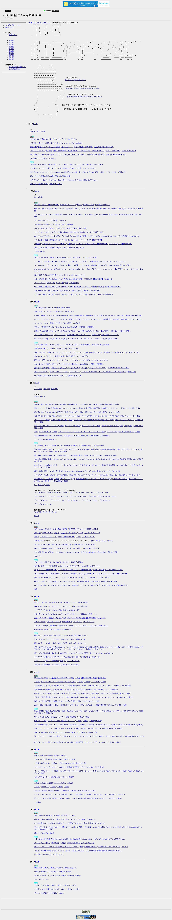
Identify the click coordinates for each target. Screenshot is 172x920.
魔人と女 (37, 833)
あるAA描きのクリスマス (43, 269)
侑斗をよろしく (101, 540)
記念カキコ (65, 815)
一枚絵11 (61, 767)
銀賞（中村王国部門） (69, 356)
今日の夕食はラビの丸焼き (67, 331)
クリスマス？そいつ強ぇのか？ (45, 767)
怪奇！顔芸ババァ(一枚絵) (80, 697)
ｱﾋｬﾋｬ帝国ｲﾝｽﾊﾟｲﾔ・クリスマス (109, 847)
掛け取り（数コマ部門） (64, 323)
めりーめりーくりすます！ (69, 566)
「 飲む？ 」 (49, 356)
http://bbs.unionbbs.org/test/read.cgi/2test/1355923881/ (84, 96)
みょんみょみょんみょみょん (69, 552)
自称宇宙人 (38, 348)
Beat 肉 (36, 465)
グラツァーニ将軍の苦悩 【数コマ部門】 (81, 618)
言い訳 (83, 763)
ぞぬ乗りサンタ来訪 (41, 854)
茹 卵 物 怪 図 (66, 240)
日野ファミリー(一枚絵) (111, 412)
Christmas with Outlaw (74, 180)
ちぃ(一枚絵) (38, 445)
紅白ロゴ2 (54, 389)
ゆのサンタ (58, 602)
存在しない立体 (98, 570)
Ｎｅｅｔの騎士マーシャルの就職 (46, 771)
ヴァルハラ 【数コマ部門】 (69, 265)
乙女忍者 (74, 327)
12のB (118, 794)
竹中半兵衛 (92, 261)
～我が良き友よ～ (47, 759)
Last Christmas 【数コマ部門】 (119, 265)
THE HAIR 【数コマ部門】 (94, 279)
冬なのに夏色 (39, 823)
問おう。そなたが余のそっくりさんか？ (65, 368)
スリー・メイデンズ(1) (110, 471)
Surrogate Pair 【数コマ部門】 (53, 635)
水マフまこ (57, 139)
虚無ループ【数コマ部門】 (72, 168)
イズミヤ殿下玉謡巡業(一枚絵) (45, 439)
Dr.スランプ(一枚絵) (51, 445)
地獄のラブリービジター (109, 172)
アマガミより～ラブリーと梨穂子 (54, 244)
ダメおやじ (38, 556)
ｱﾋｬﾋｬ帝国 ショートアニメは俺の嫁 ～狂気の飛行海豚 (86, 705)
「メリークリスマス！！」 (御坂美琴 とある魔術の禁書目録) (105, 319)
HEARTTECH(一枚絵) (73, 426)
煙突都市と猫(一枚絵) (89, 678)
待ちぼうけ (38, 635)
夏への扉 (52, 164)
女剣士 (79, 205)
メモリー (101, 294)
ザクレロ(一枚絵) (101, 728)
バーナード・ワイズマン (97, 368)
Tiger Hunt (64, 574)
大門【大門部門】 (50, 168)
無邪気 (83, 657)
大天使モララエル (36, 168)
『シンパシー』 (104, 500)
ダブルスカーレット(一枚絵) (130, 416)
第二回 (11, 57)
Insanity (68, 871)
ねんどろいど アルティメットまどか (47, 236)
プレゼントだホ (39, 364)
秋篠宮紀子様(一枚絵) (57, 711)
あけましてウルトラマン (114, 570)
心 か (64, 139)
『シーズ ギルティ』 (41, 500)
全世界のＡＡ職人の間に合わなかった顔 (48, 375)
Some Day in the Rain (63, 327)
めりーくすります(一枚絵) (104, 475)
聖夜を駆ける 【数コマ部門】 (84, 544)
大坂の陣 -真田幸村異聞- (43, 459)
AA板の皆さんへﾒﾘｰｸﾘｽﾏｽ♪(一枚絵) (61, 678)
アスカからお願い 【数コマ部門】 (46, 205)
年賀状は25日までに (102, 205)
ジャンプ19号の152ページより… (60, 629)
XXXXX (74, 228)
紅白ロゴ (46, 389)
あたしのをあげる (87, 843)
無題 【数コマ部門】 (60, 643)
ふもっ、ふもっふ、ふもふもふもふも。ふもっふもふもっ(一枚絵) (82, 432)
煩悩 (95, 732)
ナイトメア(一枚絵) (126, 725)
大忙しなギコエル (73, 843)
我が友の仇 (55, 843)
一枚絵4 (87, 682)
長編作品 (44, 871)
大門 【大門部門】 (67, 208)
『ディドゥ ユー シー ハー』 (58, 496)
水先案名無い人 (49, 815)
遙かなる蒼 (82, 228)
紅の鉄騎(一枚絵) (67, 475)
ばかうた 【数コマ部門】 (39, 184)
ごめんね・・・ (67, 147)
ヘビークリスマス (40, 214)
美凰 (51, 566)
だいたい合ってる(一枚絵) (73, 408)
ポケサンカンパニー (97, 653)
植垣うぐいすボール (97, 823)
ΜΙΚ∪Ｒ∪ (38, 606)
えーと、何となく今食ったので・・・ (61, 721)
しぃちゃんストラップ (92, 533)
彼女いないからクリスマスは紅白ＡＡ (57, 585)
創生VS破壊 (38, 815)
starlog (101, 164)
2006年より (49, 279)
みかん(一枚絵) (99, 689)
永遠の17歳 (71, 244)
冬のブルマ (69, 635)
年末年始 (74, 562)
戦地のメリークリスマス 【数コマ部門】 (86, 585)
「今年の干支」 (39, 251)
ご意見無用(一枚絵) (51, 705)
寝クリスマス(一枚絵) (61, 697)
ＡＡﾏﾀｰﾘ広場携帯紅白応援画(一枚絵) (85, 798)
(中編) (126, 426)
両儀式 (80, 562)
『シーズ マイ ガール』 (89, 500)
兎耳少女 (37, 533)
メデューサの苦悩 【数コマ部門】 (46, 290)
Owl (44, 348)
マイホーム (45, 787)
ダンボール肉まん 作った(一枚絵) (104, 736)
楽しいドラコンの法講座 (43, 798)
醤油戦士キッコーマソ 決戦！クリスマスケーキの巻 (86, 711)
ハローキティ (75, 372)
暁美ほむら (109, 294)
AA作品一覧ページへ (12, 25)
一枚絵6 (91, 685)
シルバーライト (80, 275)
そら (71, 544)
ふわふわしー (39, 308)
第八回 (11, 44)
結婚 (66, 283)
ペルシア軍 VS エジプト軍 (43, 335)
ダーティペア (68, 275)
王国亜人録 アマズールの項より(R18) (55, 665)
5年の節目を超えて (41, 875)
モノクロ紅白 (70, 639)
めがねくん (109, 653)
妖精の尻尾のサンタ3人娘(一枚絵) (51, 471)
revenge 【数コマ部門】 (66, 537)
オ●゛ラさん (72, 139)
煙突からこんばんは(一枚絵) (73, 455)
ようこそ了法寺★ (85, 574)
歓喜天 (36, 537)
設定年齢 (76, 767)
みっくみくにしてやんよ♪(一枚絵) (107, 685)
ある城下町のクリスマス (80, 850)
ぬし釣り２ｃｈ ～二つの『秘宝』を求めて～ (78, 819)
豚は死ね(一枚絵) (40, 455)
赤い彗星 (59, 311)
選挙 (68, 228)
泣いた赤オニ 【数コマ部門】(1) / (46, 287)
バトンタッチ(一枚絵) (119, 771)
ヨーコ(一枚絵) (126, 685)
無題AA (84, 635)
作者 (36, 432)
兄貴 (36, 647)
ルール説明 (38, 197)
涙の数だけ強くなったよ (39, 164)
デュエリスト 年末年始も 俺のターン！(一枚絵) (67, 725)
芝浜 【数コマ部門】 (75, 548)
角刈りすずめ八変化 (37, 139)
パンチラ (37, 602)
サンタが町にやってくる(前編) (112, 426)
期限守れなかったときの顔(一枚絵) (46, 479)
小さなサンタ (39, 220)
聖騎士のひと (51, 364)
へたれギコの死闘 (40, 790)
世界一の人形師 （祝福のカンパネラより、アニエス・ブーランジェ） (59, 352)
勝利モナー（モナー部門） (120, 331)
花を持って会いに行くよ (90, 416)
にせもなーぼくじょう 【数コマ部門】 (69, 257)
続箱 (36, 471)
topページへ (9, 27)
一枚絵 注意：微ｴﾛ (41, 885)
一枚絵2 (37, 682)
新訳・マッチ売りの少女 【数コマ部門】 (68, 279)
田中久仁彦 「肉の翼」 (43, 643)
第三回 (11, 55)
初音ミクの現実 (39, 622)
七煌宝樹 (37, 244)
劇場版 (94, 287)
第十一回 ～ (13, 35)
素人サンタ (45, 763)
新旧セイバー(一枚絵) (42, 408)
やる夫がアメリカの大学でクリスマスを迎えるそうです (94, 420)
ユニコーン (109, 279)
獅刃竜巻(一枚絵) (57, 408)
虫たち (45, 180)
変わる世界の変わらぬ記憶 (116, 154)
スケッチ (58, 348)
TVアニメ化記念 (62, 164)
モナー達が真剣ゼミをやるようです (127, 475)
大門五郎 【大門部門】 (42, 294)
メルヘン (62, 220)
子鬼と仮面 (119, 352)
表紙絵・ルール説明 (37, 131)
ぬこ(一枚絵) (38, 705)
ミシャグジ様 (39, 279)
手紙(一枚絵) (104, 435)
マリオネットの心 (71, 344)
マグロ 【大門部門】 (113, 151)
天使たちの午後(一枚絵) (93, 412)
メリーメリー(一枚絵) (42, 420)
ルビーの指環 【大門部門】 (83, 147)
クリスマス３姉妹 (40, 657)
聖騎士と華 (53, 240)
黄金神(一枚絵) (39, 404)
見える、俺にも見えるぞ (58, 339)
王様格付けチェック (49, 331)
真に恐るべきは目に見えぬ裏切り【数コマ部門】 (81, 172)
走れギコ (45, 833)
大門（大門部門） (75, 319)
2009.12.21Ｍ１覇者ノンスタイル (50, 618)
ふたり (65, 248)
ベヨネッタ (38, 585)
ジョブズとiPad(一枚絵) (92, 471)
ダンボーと (49, 308)
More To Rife (65, 308)
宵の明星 (33, 158)
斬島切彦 (97, 290)
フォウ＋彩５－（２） (132, 352)
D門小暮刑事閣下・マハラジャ (80, 287)
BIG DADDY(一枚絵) (96, 404)
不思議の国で (74, 283)
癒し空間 (70, 315)
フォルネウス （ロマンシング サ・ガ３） (93, 625)
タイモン (84, 368)
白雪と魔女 (54, 176)
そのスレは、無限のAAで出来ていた (90, 649)
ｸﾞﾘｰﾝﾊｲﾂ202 (52, 893)
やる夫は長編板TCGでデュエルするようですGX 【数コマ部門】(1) (72, 214)
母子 (78, 610)
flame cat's (87, 839)
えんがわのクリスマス (105, 261)
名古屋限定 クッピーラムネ (67, 625)
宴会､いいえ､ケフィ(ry (114, 711)
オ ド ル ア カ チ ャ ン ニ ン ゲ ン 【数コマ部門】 (110, 574)
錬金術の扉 (80, 248)
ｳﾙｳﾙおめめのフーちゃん (94, 352)
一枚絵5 (84, 685)
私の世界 (49, 151)
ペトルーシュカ (59, 335)
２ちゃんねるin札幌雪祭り (43, 850)
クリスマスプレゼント (62, 850)
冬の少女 (76, 360)
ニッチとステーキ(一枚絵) (91, 426)
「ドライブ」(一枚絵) (98, 682)
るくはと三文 (39, 540)
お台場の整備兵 (84, 344)
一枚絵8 (62, 705)
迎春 (36, 618)
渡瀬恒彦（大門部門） (42, 368)
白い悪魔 (50, 348)
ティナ (78, 537)
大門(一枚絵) (78, 412)
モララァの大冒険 (45, 701)
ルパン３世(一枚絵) (133, 408)
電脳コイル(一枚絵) (41, 732)
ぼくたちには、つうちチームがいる (47, 208)
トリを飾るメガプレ (71, 375)
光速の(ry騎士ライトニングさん (65, 533)
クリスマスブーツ (130, 208)
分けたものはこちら (71, 465)
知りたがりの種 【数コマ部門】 (109, 287)
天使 (81, 847)
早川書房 (77, 635)
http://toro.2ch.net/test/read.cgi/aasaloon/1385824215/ (82, 88)
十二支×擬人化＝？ (57, 854)
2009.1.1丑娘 (57, 610)
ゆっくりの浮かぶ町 (80, 606)
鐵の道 (51, 833)
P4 (53, 311)
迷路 (103, 154)
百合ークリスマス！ (41, 372)
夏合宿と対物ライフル (65, 412)
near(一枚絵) (128, 697)
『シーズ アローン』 (54, 492)
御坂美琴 (51, 544)
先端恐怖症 (73, 574)
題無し (56, 566)
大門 (116, 214)
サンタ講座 (75, 665)
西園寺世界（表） (48, 327)
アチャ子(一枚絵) (98, 445)
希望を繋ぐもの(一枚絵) (83, 794)
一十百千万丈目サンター (43, 610)
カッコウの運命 (54, 875)
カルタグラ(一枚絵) (56, 435)
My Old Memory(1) (66, 479)
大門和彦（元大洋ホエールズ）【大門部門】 (94, 331)
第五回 (11, 51)
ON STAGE (104, 360)
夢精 (58, 815)
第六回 (11, 49)
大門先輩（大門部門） (86, 327)
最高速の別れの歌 (94, 154)
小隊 (59, 168)
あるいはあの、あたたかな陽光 (49, 147)
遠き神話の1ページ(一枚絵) (77, 404)
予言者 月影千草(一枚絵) (43, 697)
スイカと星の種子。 (41, 344)
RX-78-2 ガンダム (52, 562)
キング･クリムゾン (132, 269)
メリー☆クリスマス (67, 614)
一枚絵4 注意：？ (70, 868)
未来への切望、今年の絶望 (81, 827)
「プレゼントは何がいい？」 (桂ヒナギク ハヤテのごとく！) (104, 372)
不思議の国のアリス (121, 585)
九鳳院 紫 (37, 331)
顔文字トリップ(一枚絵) (42, 693)
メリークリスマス (63, 364)
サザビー (64, 287)
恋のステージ (35, 176)
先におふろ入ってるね (42, 843)
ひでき (88, 232)
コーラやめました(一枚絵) (48, 432)
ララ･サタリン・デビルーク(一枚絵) (93, 465)
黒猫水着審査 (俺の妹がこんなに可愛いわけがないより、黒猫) (97, 315)
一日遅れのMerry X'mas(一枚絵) (69, 763)
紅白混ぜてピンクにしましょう (41, 172)
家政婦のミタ (109, 352)
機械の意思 (38, 868)
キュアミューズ (39, 319)
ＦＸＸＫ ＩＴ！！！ (37, 143)
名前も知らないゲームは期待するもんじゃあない (58, 682)
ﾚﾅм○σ (45, 606)
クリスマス (54, 265)
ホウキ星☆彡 (84, 823)
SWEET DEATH (47, 533)
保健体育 (91, 552)
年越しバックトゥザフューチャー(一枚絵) (49, 426)
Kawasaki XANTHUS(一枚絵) (106, 455)
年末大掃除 (113, 581)
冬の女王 (66, 602)
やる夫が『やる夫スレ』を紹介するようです (94, 459)
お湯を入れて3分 (71, 717)
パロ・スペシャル (40, 544)
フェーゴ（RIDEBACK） (80, 602)
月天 (91, 290)
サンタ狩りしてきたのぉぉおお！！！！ (44, 154)
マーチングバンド (54, 606)
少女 (98, 548)
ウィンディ (38, 323)
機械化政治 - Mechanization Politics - (109, 850)
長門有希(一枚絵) (93, 435)
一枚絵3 (80, 682)
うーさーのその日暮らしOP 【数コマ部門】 (49, 224)
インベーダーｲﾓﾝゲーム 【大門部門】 (73, 154)
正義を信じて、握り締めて (104, 147)
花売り (57, 356)
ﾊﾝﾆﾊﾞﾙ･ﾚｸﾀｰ (77, 622)
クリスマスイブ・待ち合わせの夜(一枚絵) (52, 451)
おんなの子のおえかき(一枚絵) (63, 742)
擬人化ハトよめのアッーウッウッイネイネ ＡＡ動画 (69, 653)
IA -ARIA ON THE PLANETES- (118, 368)
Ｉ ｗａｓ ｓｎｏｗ (63, 143)
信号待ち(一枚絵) (40, 449)
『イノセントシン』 (73, 500)
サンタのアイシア (60, 548)
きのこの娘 (38, 240)
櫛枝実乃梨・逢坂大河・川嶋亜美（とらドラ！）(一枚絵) (104, 408)
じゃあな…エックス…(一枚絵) (75, 435)
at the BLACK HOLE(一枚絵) (71, 728)
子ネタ (36, 893)
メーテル (37, 665)
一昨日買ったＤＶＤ (54, 622)
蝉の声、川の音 (47, 602)
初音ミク (37, 327)
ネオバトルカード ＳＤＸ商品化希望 (75, 581)
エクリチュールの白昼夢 (100, 344)
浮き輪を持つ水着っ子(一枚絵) (129, 432)
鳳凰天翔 (52, 625)
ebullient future (39, 629)
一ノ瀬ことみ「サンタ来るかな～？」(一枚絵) (106, 697)
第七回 (11, 47)
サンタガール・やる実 (71, 348)
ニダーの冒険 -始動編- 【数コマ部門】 (94, 265)
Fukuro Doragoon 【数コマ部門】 (120, 244)
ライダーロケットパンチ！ (59, 372)
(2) (97, 214)
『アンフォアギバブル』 (78, 496)
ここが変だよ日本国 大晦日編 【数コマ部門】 (51, 261)
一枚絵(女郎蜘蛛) (95, 721)
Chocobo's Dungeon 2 (129, 151)
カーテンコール (88, 622)
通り (36, 653)
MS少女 (48, 139)
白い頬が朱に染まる (106, 214)
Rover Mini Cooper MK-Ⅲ (99, 581)
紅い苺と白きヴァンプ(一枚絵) (45, 412)
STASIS (80, 533)
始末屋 (36, 819)
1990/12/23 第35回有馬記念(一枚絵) (124, 459)
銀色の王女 (132, 372)
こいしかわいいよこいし (50, 614)
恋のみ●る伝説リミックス (54, 717)
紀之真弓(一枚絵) (40, 721)
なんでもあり (39, 639)
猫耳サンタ (57, 581)
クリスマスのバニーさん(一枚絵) (92, 767)
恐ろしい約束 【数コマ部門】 (44, 248)
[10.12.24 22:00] (112, 432)
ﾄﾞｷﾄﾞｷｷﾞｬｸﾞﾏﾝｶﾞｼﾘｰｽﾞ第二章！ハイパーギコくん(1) (86, 339)
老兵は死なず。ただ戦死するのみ (66, 823)
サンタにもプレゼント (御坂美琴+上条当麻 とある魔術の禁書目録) (99, 208)
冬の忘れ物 (71, 610)
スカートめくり (39, 283)
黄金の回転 (45, 176)
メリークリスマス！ (37, 151)
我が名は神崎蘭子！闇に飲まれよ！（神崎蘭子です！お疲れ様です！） (78, 151)
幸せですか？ (39, 311)
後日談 (36, 516)
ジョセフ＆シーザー (41, 228)
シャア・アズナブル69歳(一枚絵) (112, 693)
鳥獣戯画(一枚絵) (85, 445)
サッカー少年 (43, 577)
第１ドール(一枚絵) (41, 435)
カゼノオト (102, 618)
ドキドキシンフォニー (42, 232)
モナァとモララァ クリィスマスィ (83, 790)
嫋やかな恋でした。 (90, 180)
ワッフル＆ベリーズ (41, 265)
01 (41, 396)
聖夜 (51, 829)
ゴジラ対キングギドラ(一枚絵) (45, 416)
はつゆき (45, 339)
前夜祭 (36, 396)
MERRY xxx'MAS (92, 529)
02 (44, 396)
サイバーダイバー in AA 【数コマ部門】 (88, 240)
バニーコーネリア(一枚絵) (109, 416)
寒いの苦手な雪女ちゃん (54, 275)
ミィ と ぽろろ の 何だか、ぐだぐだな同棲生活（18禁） (54, 794)
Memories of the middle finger (73, 471)
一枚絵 (77, 678)
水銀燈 (45, 240)
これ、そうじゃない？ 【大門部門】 (111, 269)
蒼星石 (86, 290)
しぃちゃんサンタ (88, 537)
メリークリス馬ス (89, 168)
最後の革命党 (39, 275)
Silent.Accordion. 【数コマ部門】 (71, 290)
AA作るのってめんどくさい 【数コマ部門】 (92, 244)
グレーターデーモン (52, 639)
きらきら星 (60, 283)
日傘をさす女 (39, 356)
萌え (49, 657)
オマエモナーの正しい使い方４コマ (47, 475)
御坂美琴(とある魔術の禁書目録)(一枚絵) (105, 449)
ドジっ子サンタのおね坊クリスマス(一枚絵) (102, 725)
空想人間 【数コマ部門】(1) (44, 552)
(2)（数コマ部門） (111, 339)
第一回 (11, 59)
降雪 (52, 819)
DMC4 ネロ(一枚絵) (55, 455)
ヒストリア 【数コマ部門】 (47, 570)
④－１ (45, 512)
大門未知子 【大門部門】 (61, 294)
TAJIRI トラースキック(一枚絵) (69, 416)
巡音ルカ (72, 248)
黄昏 (36, 589)
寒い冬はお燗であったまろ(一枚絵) (86, 693)
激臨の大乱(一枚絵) (112, 404)
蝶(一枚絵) (58, 759)
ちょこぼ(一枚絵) (111, 689)
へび (90, 236)
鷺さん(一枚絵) (58, 798)
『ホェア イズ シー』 (102, 492)
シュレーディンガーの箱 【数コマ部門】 (53, 529)
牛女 (36, 614)
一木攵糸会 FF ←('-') (48, 537)
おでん (110, 540)
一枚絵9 (37, 763)
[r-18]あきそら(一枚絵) (42, 485)
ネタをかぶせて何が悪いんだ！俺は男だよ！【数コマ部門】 (89, 577)
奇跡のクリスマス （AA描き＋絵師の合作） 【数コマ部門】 (75, 269)
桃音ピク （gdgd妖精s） (80, 364)
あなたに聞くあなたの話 (50, 889)
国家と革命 (102, 678)
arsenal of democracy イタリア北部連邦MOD (50, 315)
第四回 (11, 53)
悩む (36, 701)
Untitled (72, 815)
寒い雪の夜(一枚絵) (41, 725)
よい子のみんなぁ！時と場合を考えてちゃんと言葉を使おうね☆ (57, 685)
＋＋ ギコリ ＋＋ (41, 879)
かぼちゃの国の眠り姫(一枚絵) (62, 420)
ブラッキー (81, 529)
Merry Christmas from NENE (43, 548)
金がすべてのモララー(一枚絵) (111, 798)
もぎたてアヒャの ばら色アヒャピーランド (50, 777)
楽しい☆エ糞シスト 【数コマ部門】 (47, 574)
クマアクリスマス (118, 839)
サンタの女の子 (77, 143)
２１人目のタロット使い (46, 158)
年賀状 (59, 248)
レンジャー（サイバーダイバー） (60, 360)
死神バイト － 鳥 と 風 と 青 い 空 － (66, 657)
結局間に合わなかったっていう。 (79, 335)
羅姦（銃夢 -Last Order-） (110, 335)
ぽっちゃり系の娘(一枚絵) (117, 705)
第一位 (53, 143)
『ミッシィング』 (40, 496)
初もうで (72, 649)
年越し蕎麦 (96, 335)
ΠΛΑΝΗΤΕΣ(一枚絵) (41, 711)
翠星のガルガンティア (68, 205)
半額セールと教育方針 (134, 315)
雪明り (51, 323)
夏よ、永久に (39, 257)
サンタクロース (107, 585)
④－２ (51, 512)
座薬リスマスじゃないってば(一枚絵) (62, 732)
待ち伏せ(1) (88, 455)
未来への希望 (45, 819)
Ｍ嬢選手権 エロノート (84, 742)
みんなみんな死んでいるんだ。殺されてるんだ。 (110, 827)
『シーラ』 (92, 496)
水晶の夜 (77, 323)
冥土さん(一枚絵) (134, 771)
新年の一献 (51, 283)
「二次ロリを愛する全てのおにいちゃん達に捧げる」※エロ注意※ (58, 839)
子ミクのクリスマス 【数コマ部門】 (74, 236)
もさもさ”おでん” (104, 839)
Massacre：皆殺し (60, 783)
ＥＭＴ (45, 323)
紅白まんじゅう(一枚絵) (42, 742)
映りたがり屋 (39, 717)
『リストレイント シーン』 (107, 496)
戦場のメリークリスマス (43, 581)
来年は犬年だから (90, 847)
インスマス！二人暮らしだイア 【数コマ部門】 (75, 570)
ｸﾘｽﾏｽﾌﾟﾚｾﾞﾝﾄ (53, 871)
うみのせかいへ (36, 180)
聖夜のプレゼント (55, 184)
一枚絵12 (68, 767)
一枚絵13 (70, 777)
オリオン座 (49, 823)
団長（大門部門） (40, 360)
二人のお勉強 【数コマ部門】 (107, 552)
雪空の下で (123, 172)
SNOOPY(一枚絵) (58, 689)
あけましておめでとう (58, 228)
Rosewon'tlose (58, 172)
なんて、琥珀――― (41, 566)
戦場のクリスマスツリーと (83, 475)
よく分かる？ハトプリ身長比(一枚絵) (54, 481)
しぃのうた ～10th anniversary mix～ (105, 236)
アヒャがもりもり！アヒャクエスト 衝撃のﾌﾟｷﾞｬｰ (52, 827)
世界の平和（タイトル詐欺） (117, 465)
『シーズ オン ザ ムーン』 (43, 504)
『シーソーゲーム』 (57, 500)
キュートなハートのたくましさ (80, 736)
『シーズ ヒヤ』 (68, 492)
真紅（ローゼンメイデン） (124, 420)
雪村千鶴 (70, 224)
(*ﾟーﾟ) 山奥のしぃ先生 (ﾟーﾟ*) (51, 465)
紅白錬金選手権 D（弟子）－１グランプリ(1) (93, 479)
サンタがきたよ (119, 261)
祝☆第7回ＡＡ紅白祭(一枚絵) (56, 404)
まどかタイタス (68, 311)
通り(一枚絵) (138, 725)
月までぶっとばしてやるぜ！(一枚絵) (47, 736)
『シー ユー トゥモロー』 (84, 492)
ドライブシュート (62, 544)
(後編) (130, 426)
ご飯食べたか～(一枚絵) (61, 701)
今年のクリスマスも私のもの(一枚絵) (79, 689)
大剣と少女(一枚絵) (115, 728)
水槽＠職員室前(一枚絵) (42, 689)
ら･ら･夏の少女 (89, 548)
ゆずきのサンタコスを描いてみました (52, 647)
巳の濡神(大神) (97, 232)
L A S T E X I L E (44, 653)
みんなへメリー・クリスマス (57, 319)
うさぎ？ (125, 847)
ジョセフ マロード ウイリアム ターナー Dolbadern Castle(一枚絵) (84, 771)
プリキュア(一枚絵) (41, 678)
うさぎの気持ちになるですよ (129, 236)
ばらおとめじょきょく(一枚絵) (104, 794)
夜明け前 (84, 552)
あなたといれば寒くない (57, 180)
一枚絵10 (53, 763)
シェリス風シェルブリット (90, 566)
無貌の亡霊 (66, 176)
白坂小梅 (33, 147)
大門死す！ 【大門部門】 (78, 261)
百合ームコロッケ (93, 657)
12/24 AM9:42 (39, 661)
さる (123, 794)
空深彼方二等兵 (88, 205)
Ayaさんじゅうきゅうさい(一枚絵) (65, 459)
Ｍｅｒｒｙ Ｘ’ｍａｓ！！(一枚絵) (47, 728)
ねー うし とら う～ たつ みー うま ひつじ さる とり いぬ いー (56, 847)
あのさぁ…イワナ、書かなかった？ (83, 294)
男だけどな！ (64, 562)
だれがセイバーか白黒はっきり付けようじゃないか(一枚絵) (69, 449)
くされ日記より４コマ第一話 (62, 693)
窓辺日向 (37, 339)
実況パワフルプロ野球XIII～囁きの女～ (84, 164)
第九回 (11, 42)
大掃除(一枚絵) (76, 701)
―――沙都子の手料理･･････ (86, 614)
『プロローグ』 (39, 492)
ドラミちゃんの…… (57, 344)
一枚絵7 (127, 693)
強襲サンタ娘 (80, 639)
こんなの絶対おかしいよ (89, 360)
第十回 (11, 40)
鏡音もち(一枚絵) (88, 728)
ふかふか (48, 311)
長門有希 (72, 529)
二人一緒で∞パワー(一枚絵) (104, 742)
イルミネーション (73, 661)
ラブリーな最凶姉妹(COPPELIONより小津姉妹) (68, 232)
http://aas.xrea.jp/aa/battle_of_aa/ (75, 80)
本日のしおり (39, 625)
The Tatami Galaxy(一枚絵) (69, 445)
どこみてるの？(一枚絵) (91, 701)
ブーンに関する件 (52, 661)
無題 (47, 143)
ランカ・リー (39, 562)
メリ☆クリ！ (67, 606)
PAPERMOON (67, 622)
